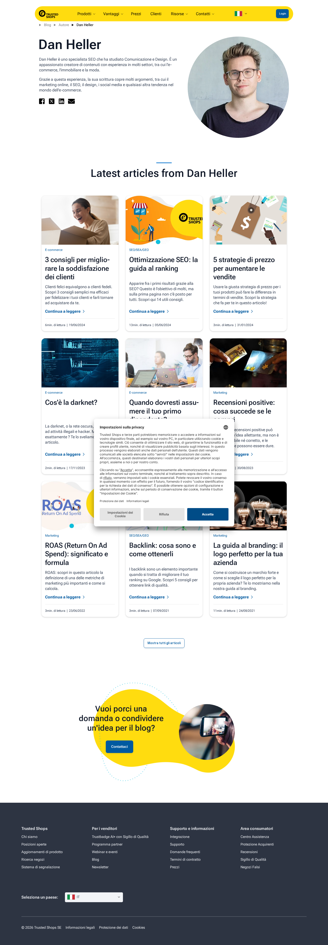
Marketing (220, 392)
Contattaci (119, 746)
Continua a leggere (63, 311)
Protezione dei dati (113, 927)
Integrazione (179, 837)
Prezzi (174, 867)
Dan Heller (85, 25)
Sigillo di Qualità (253, 859)
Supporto (177, 844)
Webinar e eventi (105, 852)
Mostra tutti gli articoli (164, 643)
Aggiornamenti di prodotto (42, 852)
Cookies (138, 927)
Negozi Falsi (250, 867)
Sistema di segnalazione (40, 867)
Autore (64, 25)
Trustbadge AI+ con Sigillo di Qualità (120, 837)
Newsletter (100, 867)
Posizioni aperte (33, 844)
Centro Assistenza (255, 837)
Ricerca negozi (32, 859)
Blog (47, 25)
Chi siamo (29, 837)
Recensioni (249, 852)
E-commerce (53, 249)
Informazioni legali (81, 927)
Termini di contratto (185, 859)
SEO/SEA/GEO (139, 249)
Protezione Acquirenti (257, 844)
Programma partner (107, 844)
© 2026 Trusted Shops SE (41, 927)
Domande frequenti (185, 852)
